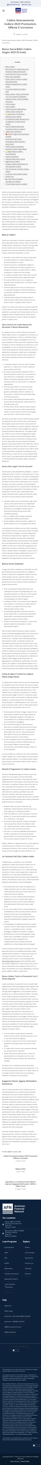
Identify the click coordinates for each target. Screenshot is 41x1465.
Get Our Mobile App (21, 1346)
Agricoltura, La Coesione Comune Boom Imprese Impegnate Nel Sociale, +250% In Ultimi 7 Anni (20, 1184)
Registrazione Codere (12, 161)
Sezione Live (9, 176)
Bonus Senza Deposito (12, 77)
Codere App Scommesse (13, 132)
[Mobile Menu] (3, 10)
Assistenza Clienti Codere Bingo (16, 149)
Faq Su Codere (10, 107)
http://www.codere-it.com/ (11, 961)
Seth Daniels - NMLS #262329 (20, 2)
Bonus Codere (10, 67)
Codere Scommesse (12, 157)
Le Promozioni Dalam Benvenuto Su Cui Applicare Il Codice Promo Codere (17, 121)
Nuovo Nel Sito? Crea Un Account (16, 74)
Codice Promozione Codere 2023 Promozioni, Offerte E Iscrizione (20, 1157)
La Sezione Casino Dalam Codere (16, 174)
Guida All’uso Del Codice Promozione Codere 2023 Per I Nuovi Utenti (15, 141)
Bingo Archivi (21, 1169)
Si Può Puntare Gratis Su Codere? (16, 184)
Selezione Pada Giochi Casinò (15, 159)
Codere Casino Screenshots (14, 146)
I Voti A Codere (10, 104)
